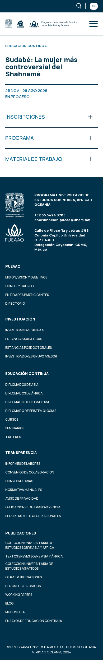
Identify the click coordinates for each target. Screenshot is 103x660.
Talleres (13, 437)
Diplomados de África (24, 393)
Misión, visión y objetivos (26, 277)
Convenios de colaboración (29, 472)
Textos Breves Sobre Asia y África (34, 556)
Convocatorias (19, 481)
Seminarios (14, 428)
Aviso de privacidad (22, 498)
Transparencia (21, 452)
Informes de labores (22, 463)
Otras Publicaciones (23, 577)
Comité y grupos (19, 286)
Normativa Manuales (23, 489)
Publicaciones (20, 533)
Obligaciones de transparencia (32, 507)
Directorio (15, 303)
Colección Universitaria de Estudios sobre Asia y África (29, 545)
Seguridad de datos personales (33, 516)
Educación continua (27, 373)
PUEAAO (13, 266)
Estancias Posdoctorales (28, 347)
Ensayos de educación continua (33, 621)
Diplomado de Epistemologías (30, 410)
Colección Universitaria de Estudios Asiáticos (29, 566)
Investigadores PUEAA (24, 330)
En (94, 6)
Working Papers (18, 594)
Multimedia (15, 612)
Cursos (11, 419)
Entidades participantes (27, 294)
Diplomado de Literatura (27, 402)
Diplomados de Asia (22, 384)
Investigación (20, 319)
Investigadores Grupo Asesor (31, 356)
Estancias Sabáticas (23, 339)
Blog (9, 603)
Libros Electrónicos (23, 586)
